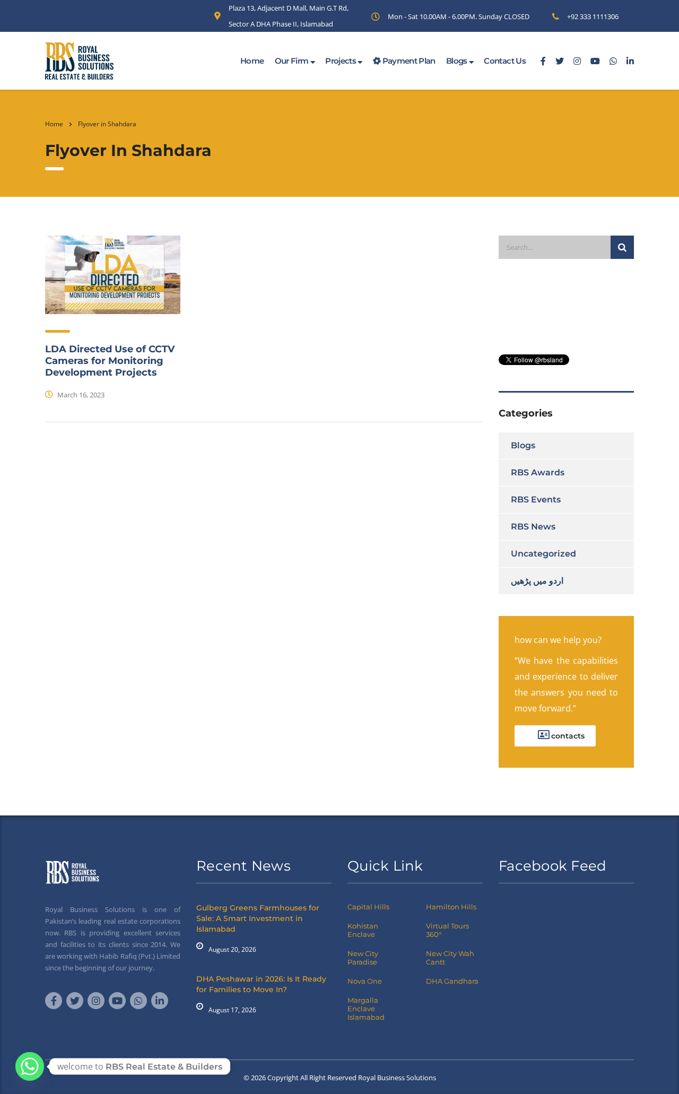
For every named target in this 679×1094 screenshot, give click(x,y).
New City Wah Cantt (450, 957)
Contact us (505, 61)
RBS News (533, 527)
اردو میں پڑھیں (537, 581)
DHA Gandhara (452, 981)
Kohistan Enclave (362, 930)
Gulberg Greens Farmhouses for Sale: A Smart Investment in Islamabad (257, 918)
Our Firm (292, 61)
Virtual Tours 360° (447, 930)
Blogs (457, 61)
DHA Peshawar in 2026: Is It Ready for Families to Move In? (261, 984)
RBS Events (536, 499)
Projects (341, 61)
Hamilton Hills (451, 906)
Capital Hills (368, 906)
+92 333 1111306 (593, 16)
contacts (567, 736)
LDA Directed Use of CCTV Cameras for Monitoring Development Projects (110, 360)
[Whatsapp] (29, 1066)
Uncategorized (543, 554)
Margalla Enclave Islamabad (366, 1008)
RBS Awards (537, 472)
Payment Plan (408, 61)
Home (252, 61)
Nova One (364, 981)
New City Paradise (362, 957)
